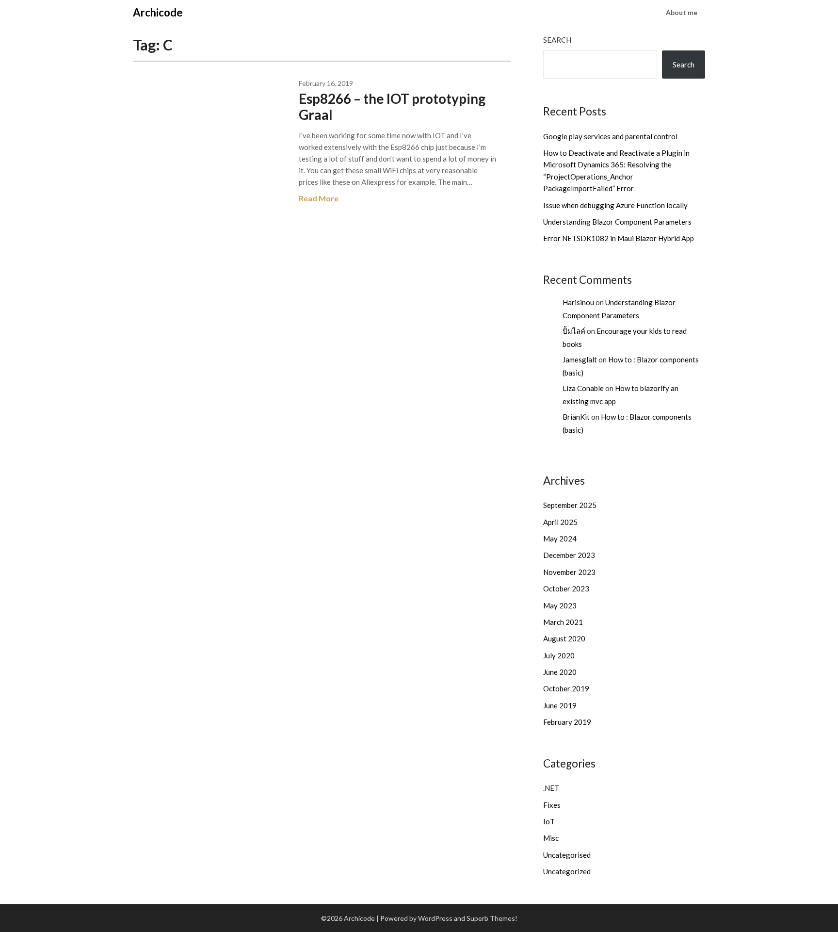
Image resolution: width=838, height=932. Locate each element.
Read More (318, 198)
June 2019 (560, 705)
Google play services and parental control (610, 136)
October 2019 (566, 688)
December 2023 (569, 555)
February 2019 (567, 722)
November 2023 (569, 572)
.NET (551, 788)
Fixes (552, 805)
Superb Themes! (492, 918)
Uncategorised (567, 854)
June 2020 (560, 672)
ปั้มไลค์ (574, 331)
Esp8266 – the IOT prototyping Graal (392, 106)
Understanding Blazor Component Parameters (617, 221)
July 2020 (559, 655)
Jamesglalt (580, 359)
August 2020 (564, 638)
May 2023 (560, 605)
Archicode (158, 12)
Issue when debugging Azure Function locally (615, 205)
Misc (551, 838)
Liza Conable (583, 388)
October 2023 (566, 588)
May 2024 (560, 538)
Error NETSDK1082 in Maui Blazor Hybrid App (618, 238)
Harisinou (578, 302)
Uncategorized (567, 871)
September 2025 (569, 505)
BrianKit (576, 416)
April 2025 (560, 522)
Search (557, 39)
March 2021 (563, 622)
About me (681, 12)
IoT (549, 821)
